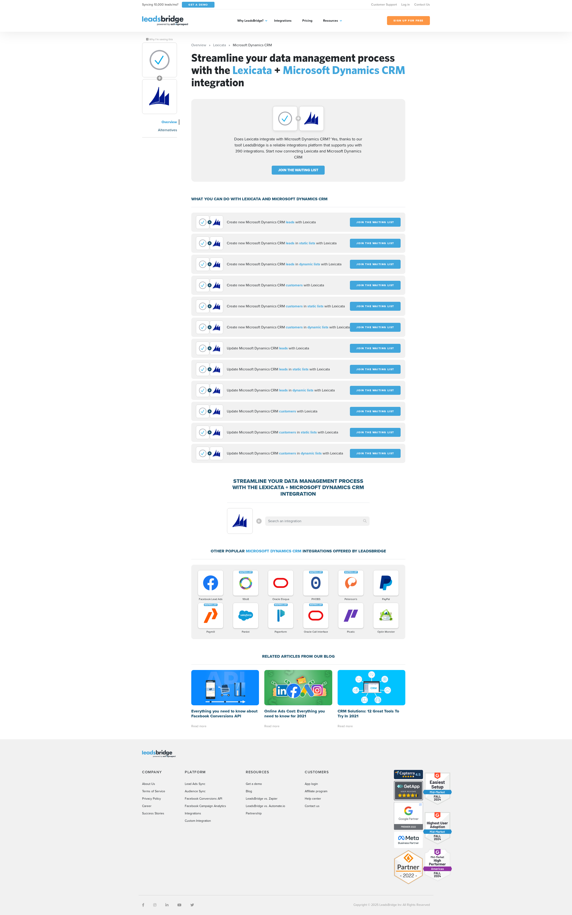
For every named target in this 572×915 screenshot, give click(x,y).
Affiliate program (316, 791)
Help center (313, 798)
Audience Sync (195, 791)
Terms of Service (153, 791)
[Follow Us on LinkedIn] (166, 905)
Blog (249, 791)
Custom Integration (198, 820)
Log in (405, 4)
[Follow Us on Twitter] (192, 905)
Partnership (254, 813)
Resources (330, 20)
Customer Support (384, 4)
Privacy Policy (151, 798)
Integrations (283, 20)
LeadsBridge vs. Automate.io (265, 806)
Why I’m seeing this (161, 39)
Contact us (312, 806)
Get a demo (254, 784)
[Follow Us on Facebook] (143, 905)
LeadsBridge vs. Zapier (262, 798)
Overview (169, 122)
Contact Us (422, 4)
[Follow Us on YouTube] (179, 905)
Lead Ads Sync (195, 784)
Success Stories (153, 813)
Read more (198, 726)
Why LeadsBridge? (250, 20)
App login (311, 784)
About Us (148, 784)
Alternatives (167, 130)
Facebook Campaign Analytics (205, 806)
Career (146, 806)
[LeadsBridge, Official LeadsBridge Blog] (165, 20)
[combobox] (317, 521)
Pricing (307, 20)
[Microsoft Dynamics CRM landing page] (159, 96)
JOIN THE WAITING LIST (298, 170)
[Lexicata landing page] (159, 59)
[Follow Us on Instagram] (154, 905)
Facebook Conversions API (203, 798)
